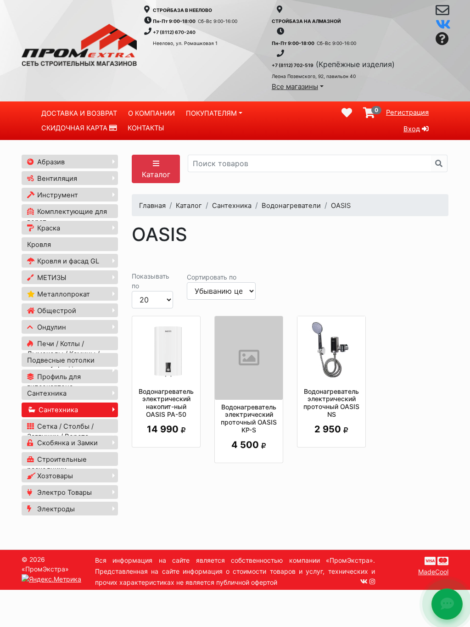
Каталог (156, 174)
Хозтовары (54, 476)
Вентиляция (56, 178)
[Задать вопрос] (442, 39)
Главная (152, 206)
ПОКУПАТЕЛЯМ (211, 113)
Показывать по (150, 281)
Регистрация (407, 112)
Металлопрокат (62, 294)
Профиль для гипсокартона (54, 382)
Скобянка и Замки (66, 443)
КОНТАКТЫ (146, 128)
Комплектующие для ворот (67, 216)
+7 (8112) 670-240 (174, 32)
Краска (47, 228)
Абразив (50, 162)
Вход (411, 129)
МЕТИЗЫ (50, 278)
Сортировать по (211, 277)
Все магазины (295, 86)
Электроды (55, 509)
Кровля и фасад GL (67, 261)
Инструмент (56, 195)
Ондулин (50, 327)
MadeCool (433, 572)
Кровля (39, 245)
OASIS (341, 206)
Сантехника (47, 393)
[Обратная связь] (442, 12)
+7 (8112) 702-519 (292, 65)
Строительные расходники (57, 464)
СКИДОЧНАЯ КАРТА (75, 128)
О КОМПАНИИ (151, 113)
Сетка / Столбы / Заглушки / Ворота (60, 431)
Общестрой (55, 311)
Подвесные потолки (61, 360)
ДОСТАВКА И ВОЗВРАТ (79, 113)
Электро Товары (63, 492)
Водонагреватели (291, 206)
